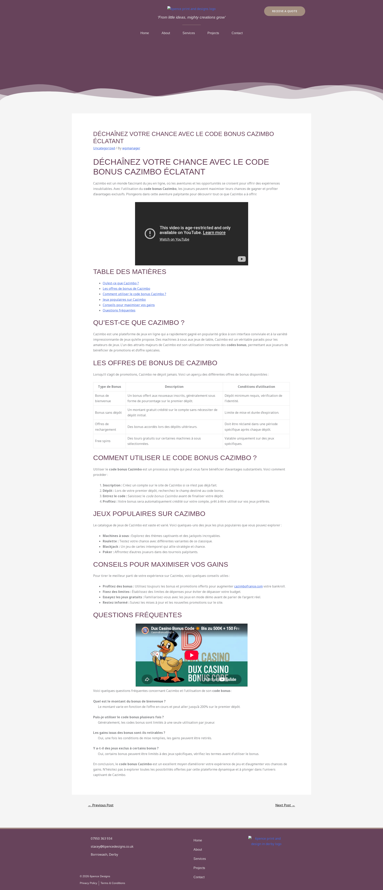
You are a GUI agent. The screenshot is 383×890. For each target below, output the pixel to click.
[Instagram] (93, 864)
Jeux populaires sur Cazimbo (124, 299)
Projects (213, 33)
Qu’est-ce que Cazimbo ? (121, 283)
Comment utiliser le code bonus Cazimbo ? (134, 294)
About (166, 33)
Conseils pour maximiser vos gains (129, 305)
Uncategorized (104, 148)
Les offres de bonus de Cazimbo (126, 288)
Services (189, 33)
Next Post (285, 805)
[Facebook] (83, 864)
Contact (237, 33)
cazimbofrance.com (248, 586)
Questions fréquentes (119, 310)
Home (144, 33)
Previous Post (101, 805)
